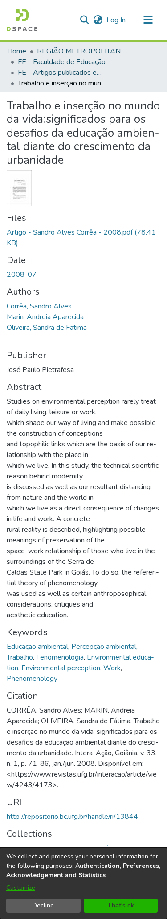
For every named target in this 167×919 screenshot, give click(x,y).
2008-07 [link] (22, 274)
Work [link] (112, 668)
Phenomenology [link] (32, 679)
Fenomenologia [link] (60, 657)
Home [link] (16, 51)
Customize (20, 887)
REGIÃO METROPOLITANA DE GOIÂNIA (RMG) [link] (81, 51)
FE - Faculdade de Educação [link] (62, 62)
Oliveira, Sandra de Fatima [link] (47, 327)
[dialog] (83, 883)
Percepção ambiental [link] (103, 647)
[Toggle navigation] (147, 20)
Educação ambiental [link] (37, 647)
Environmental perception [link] (60, 668)
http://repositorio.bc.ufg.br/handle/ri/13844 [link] (72, 817)
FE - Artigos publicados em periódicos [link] (62, 72)
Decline (43, 905)
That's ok (120, 905)
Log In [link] (116, 20)
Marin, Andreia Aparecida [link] (45, 317)
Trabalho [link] (20, 657)
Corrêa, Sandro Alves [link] (39, 306)
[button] (22, 20)
